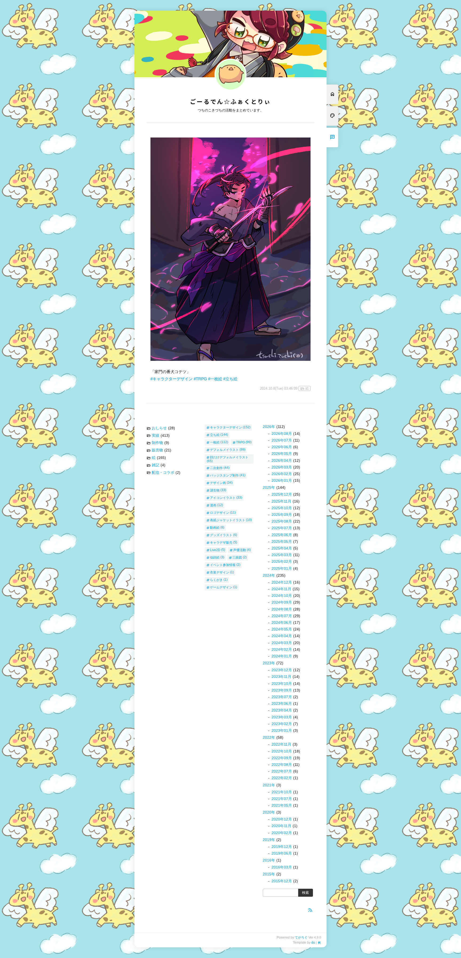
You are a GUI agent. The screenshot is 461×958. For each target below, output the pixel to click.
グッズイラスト (221, 535)
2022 (269, 737)
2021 (269, 785)
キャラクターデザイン (226, 427)
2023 (269, 663)
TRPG (240, 442)
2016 (269, 860)
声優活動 (239, 550)
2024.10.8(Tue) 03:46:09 (278, 388)
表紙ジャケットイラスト (227, 520)
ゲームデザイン (221, 587)
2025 (269, 487)
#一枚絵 (215, 379)
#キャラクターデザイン (171, 379)
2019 (269, 840)
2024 (269, 575)
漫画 (213, 505)
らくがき (216, 579)
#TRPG (200, 379)
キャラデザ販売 (221, 542)
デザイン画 (218, 482)
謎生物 (215, 490)
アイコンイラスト (223, 497)
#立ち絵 (230, 379)
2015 (269, 874)
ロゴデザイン (219, 512)
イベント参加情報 (223, 565)
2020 (269, 812)
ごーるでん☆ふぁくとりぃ (230, 102)
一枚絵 (215, 442)
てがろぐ (301, 937)
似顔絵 (215, 557)
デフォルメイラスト (224, 449)
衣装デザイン (219, 572)
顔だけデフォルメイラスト (229, 457)
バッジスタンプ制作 (224, 475)
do (313, 942)
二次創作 (216, 468)
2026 (269, 427)
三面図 (237, 557)
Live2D (215, 550)
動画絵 (215, 527)
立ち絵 (215, 434)
